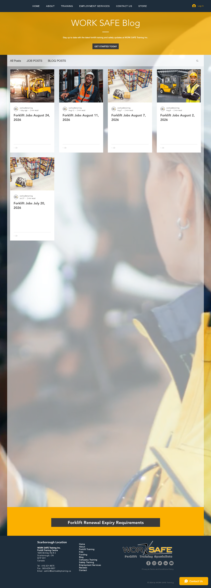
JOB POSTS (34, 60)
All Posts (15, 60)
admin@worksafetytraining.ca (57, 577)
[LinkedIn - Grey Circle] (165, 570)
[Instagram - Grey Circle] (154, 570)
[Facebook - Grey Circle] (148, 570)
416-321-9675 (47, 572)
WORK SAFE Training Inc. (49, 554)
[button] (197, 60)
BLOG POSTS (57, 60)
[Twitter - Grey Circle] (160, 570)
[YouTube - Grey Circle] (171, 570)
